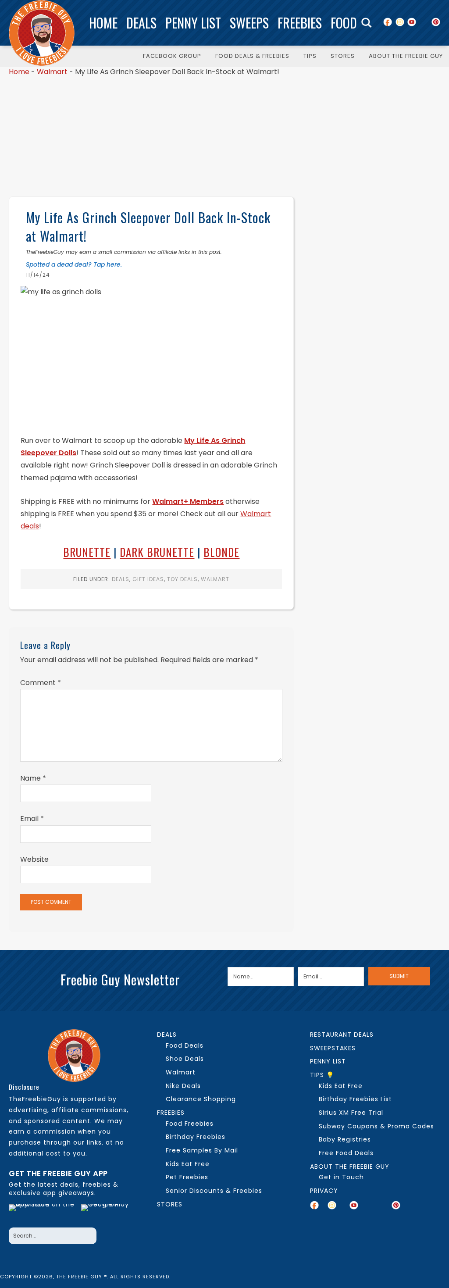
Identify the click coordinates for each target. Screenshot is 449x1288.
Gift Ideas (148, 579)
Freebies (300, 22)
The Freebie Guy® (42, 33)
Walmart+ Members (188, 501)
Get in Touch (341, 1177)
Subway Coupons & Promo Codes (376, 1126)
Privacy (324, 1190)
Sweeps (249, 22)
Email (32, 818)
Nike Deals (183, 1085)
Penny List (193, 22)
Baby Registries (345, 1139)
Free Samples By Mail (202, 1150)
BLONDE (221, 552)
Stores (169, 1204)
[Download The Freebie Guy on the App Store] (42, 1213)
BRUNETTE (86, 552)
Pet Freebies (187, 1177)
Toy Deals (182, 579)
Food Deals (184, 1045)
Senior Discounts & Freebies (214, 1190)
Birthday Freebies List (355, 1099)
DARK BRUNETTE (157, 552)
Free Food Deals (346, 1153)
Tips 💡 (322, 1074)
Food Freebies (190, 1123)
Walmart (52, 72)
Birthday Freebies (195, 1136)
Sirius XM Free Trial (351, 1112)
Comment (40, 683)
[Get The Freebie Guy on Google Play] (107, 1213)
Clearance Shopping (201, 1099)
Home (103, 22)
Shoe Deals (185, 1058)
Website (34, 859)
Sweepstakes (333, 1048)
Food (344, 22)
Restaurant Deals (342, 1034)
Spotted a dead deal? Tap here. (74, 264)
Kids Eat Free (188, 1164)
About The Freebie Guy (349, 1166)
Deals (141, 22)
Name (33, 778)
